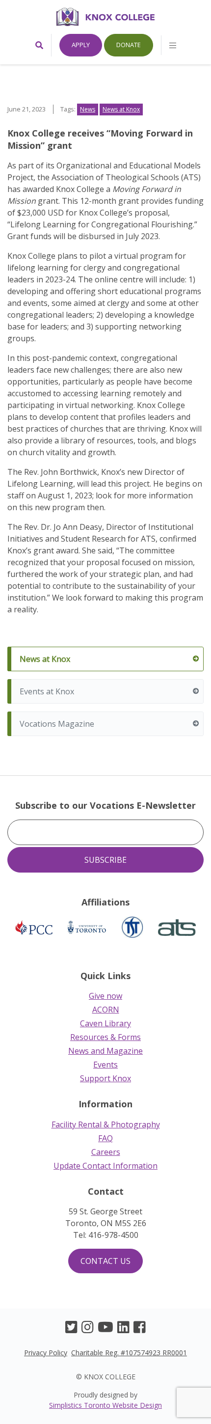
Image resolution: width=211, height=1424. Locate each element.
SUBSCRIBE (105, 859)
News (87, 109)
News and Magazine (105, 1050)
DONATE (128, 44)
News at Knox (45, 659)
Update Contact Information (105, 1165)
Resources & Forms (105, 1037)
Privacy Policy (45, 1352)
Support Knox (105, 1078)
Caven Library (105, 1023)
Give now (105, 995)
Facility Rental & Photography (106, 1124)
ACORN (105, 1009)
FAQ (105, 1138)
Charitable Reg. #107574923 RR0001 (129, 1352)
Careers (105, 1152)
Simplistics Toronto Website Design (105, 1405)
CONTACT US (105, 1261)
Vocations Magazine (57, 723)
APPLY (81, 44)
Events (105, 1064)
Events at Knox (47, 691)
